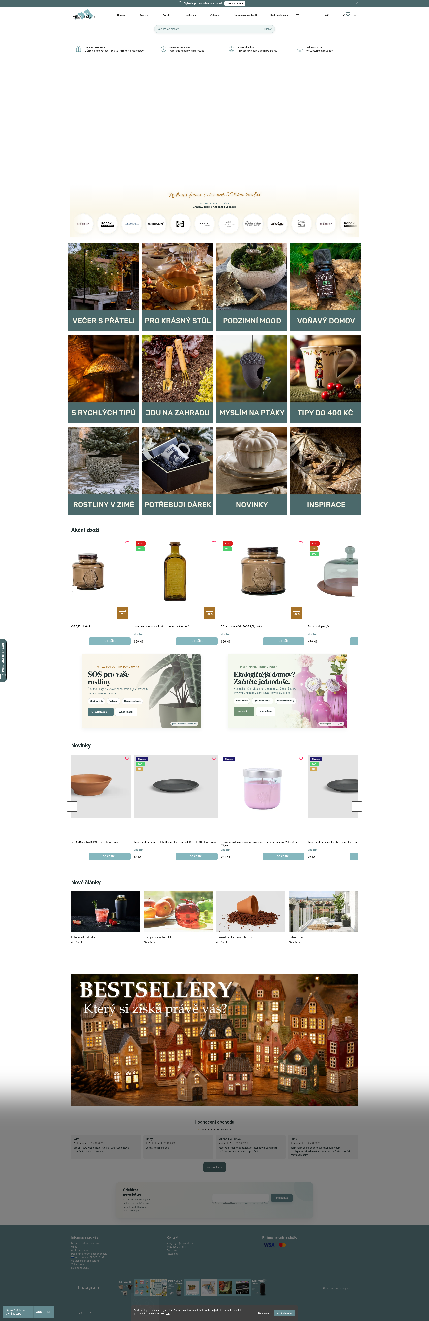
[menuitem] (125, 15)
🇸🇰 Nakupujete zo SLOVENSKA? (87, 1257)
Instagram (172, 1253)
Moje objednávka (80, 1268)
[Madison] (79, 223)
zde (168, 1313)
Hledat (268, 28)
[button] (76, 121)
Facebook (172, 1250)
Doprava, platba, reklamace (85, 1243)
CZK (327, 15)
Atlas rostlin (126, 711)
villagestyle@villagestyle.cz (181, 1243)
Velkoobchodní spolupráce (85, 1260)
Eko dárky (266, 711)
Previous (72, 591)
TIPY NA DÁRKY (234, 3)
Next (357, 591)
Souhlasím (286, 1313)
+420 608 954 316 (176, 1246)
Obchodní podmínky (81, 1250)
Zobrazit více (214, 1167)
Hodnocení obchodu (214, 1122)
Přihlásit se (282, 1198)
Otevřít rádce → (100, 711)
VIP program (77, 1264)
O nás (74, 1246)
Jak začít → (244, 711)
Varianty (194, 856)
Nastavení (263, 1313)
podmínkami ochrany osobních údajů (253, 1203)
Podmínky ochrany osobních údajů (89, 1253)
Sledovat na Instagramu (339, 1288)
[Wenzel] (128, 223)
